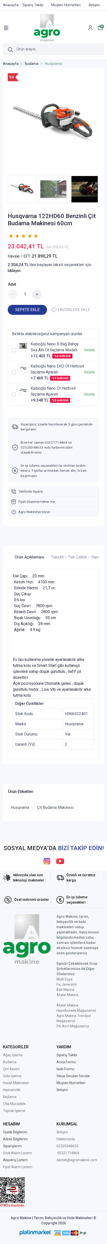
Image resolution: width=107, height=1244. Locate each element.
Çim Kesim (11, 1069)
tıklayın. (14, 270)
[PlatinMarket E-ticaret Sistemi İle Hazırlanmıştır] (35, 1233)
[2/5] (14, 236)
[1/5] (11, 236)
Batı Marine (65, 990)
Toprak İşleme (14, 1111)
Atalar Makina (67, 995)
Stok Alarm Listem (17, 1153)
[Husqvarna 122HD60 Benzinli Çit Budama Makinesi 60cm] (53, 122)
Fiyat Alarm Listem (17, 1167)
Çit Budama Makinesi (55, 807)
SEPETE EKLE (27, 309)
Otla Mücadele (14, 1104)
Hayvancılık (11, 1090)
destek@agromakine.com (76, 1160)
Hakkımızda (65, 1139)
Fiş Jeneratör (66, 984)
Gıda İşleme (12, 1076)
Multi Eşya (64, 979)
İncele (89, 350)
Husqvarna (20, 807)
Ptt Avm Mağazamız (72, 1026)
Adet (12, 284)
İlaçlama (9, 1097)
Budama (9, 1062)
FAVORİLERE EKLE (74, 309)
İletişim (62, 1132)
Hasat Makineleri (16, 1083)
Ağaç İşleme (13, 1055)
